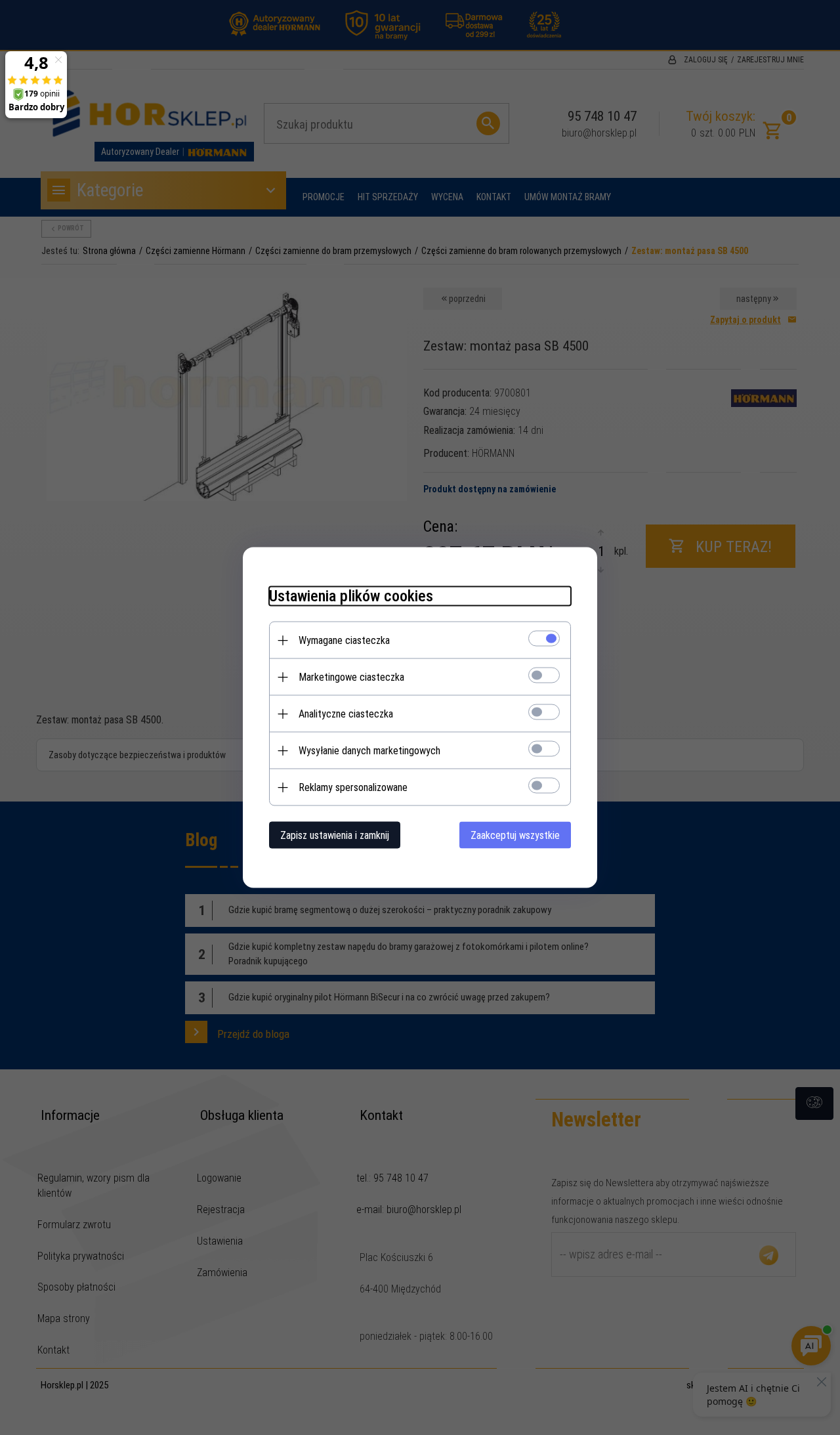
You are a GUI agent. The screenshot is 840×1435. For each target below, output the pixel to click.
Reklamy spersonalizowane (353, 787)
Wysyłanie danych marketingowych (369, 750)
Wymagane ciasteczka (344, 640)
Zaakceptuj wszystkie (515, 835)
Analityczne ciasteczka (346, 714)
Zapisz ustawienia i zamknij (334, 835)
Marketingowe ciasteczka (351, 677)
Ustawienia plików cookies (351, 596)
